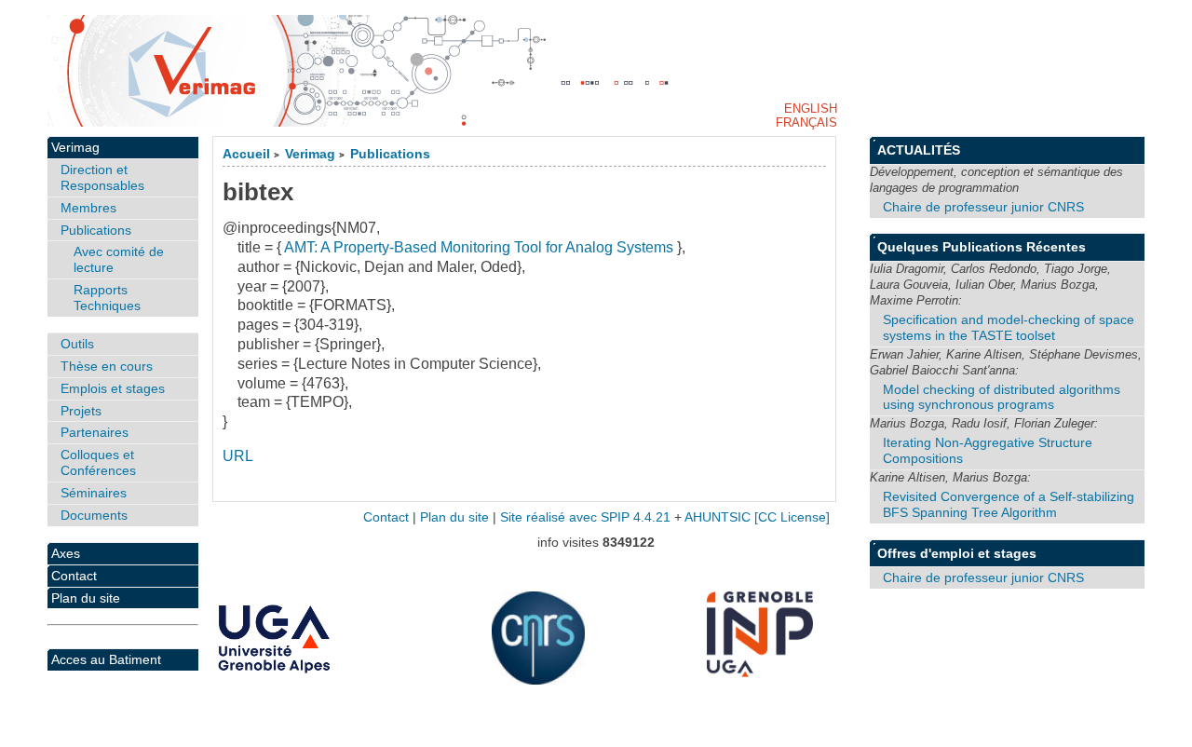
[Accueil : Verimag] (596, 71)
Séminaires (94, 492)
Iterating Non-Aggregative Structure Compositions (987, 450)
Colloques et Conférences (98, 462)
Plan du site (85, 598)
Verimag (310, 154)
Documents (94, 515)
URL (238, 456)
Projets (81, 410)
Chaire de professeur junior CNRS (983, 206)
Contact (74, 575)
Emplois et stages (113, 388)
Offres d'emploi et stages (956, 553)
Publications (390, 154)
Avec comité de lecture (119, 259)
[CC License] (792, 517)
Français (806, 122)
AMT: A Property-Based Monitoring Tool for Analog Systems (479, 247)
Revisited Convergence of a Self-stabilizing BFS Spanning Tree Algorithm (1008, 504)
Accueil (246, 154)
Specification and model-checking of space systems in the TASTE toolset (1008, 327)
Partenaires (95, 432)
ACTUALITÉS (918, 150)
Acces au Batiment (106, 659)
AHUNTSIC (717, 517)
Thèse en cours (107, 366)
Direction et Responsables (102, 177)
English (810, 108)
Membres (88, 207)
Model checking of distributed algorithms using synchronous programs (1001, 397)
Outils (77, 343)
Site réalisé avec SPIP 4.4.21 (585, 517)
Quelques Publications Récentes (981, 246)
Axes (65, 553)
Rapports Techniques (107, 297)
